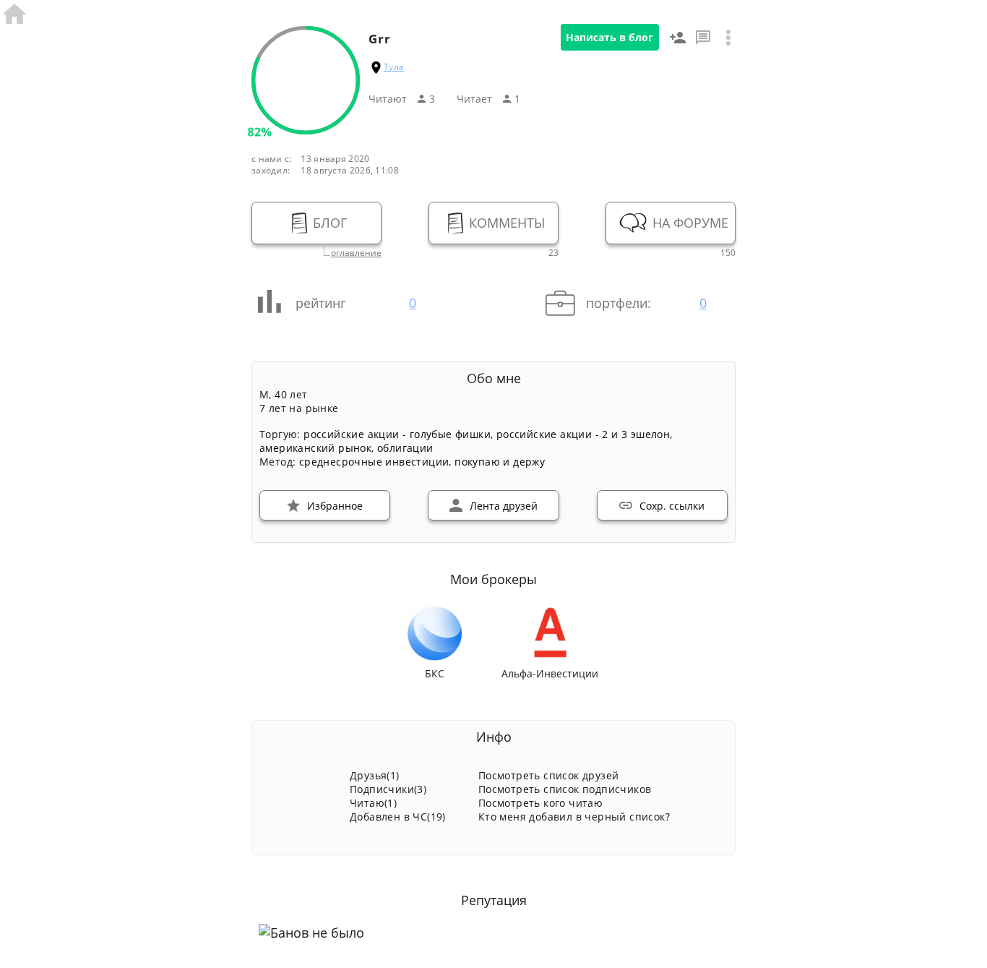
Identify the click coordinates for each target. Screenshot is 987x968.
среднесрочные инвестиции (374, 461)
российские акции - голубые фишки (397, 434)
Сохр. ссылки (671, 506)
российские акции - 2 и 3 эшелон (583, 434)
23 (553, 253)
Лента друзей (504, 506)
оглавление (356, 253)
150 (728, 253)
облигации (405, 448)
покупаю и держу (499, 461)
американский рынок (315, 448)
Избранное (335, 506)
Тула (394, 67)
